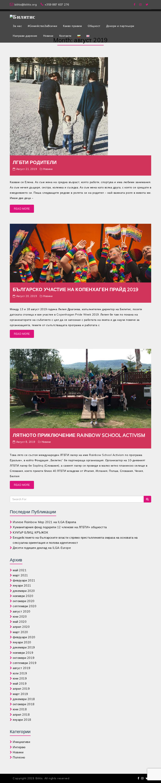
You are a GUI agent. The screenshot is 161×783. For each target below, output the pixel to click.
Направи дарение (25, 36)
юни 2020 (20, 616)
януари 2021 (22, 585)
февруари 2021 (24, 580)
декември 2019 (24, 647)
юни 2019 (20, 678)
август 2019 (21, 668)
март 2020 (20, 632)
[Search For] (147, 499)
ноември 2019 (23, 653)
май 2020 (20, 621)
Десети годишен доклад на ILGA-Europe (42, 548)
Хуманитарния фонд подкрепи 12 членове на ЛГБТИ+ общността (60, 527)
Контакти (65, 36)
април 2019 (21, 688)
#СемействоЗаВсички (42, 26)
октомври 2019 (24, 658)
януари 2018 (22, 720)
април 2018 (21, 714)
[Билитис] (22, 15)
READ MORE (22, 208)
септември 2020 (24, 606)
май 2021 (20, 570)
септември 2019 (24, 663)
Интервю (19, 747)
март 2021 (20, 575)
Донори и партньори (120, 26)
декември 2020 (24, 591)
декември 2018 (24, 699)
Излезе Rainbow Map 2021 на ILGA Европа (44, 522)
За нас (17, 26)
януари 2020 (22, 642)
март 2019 (20, 694)
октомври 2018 (24, 704)
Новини (48, 36)
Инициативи (21, 742)
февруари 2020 (24, 637)
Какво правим (72, 26)
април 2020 (21, 627)
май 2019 (20, 683)
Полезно (19, 757)
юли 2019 (20, 673)
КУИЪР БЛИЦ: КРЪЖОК (30, 532)
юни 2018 (20, 709)
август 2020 (21, 611)
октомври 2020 (24, 601)
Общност (94, 26)
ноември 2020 (23, 596)
